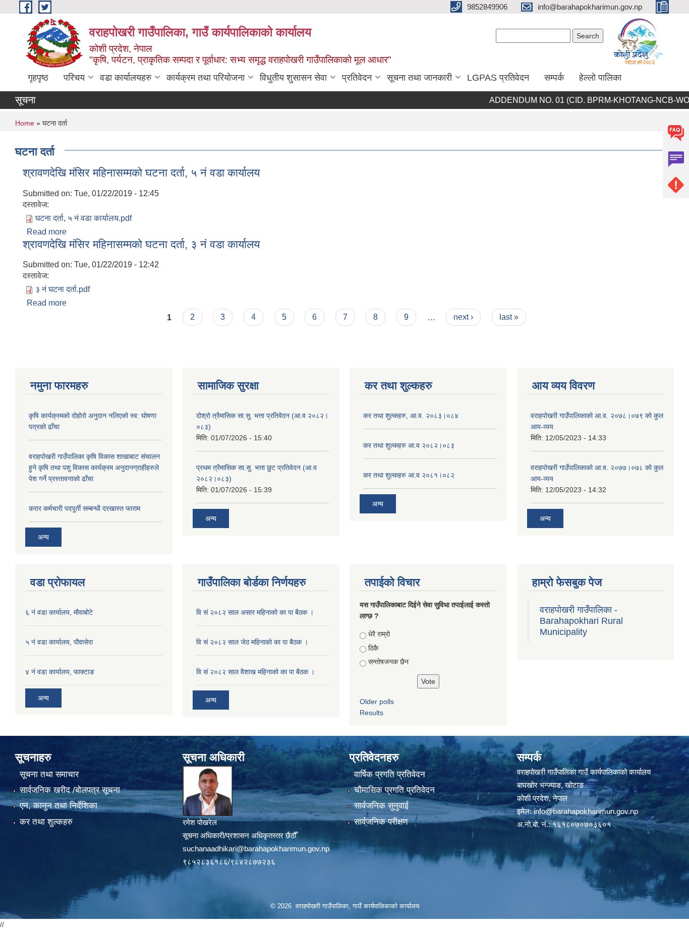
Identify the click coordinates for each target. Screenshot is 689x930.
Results (371, 713)
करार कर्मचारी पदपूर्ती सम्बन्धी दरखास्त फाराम (84, 508)
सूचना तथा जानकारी (419, 78)
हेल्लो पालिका (600, 78)
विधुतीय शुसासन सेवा (293, 78)
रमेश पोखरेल (200, 822)
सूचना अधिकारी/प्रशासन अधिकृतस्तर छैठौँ (239, 835)
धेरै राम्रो (379, 634)
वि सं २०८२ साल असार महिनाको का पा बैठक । (255, 612)
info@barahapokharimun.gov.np (586, 811)
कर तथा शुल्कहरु (46, 822)
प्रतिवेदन (357, 78)
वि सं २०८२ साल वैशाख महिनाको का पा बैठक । (255, 672)
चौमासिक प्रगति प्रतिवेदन (394, 790)
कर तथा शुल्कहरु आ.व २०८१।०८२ (408, 475)
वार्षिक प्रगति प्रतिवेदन (389, 774)
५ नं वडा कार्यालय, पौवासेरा (59, 642)
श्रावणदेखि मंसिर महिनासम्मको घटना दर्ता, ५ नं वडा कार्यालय (141, 172)
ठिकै (373, 648)
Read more (47, 231)
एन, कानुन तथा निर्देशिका (58, 805)
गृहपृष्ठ (38, 78)
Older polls (377, 702)
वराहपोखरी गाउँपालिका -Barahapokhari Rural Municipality (581, 621)
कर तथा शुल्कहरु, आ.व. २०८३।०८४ (410, 416)
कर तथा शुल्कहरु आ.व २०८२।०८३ (408, 445)
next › (463, 317)
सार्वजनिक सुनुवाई (381, 805)
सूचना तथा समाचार (49, 774)
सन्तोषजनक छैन (388, 662)
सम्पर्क (554, 78)
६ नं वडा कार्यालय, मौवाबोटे (59, 612)
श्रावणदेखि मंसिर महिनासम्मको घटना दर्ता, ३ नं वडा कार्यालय (141, 244)
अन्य (43, 537)
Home (24, 123)
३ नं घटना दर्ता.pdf (62, 289)
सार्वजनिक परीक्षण (381, 822)
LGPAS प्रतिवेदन (498, 78)
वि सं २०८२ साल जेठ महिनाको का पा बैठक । (252, 642)
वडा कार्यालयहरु (125, 78)
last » (509, 317)
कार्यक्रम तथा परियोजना (205, 78)
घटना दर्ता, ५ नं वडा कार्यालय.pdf (83, 218)
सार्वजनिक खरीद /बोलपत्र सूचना (70, 790)
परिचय (74, 78)
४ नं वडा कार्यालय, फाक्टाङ (59, 672)
